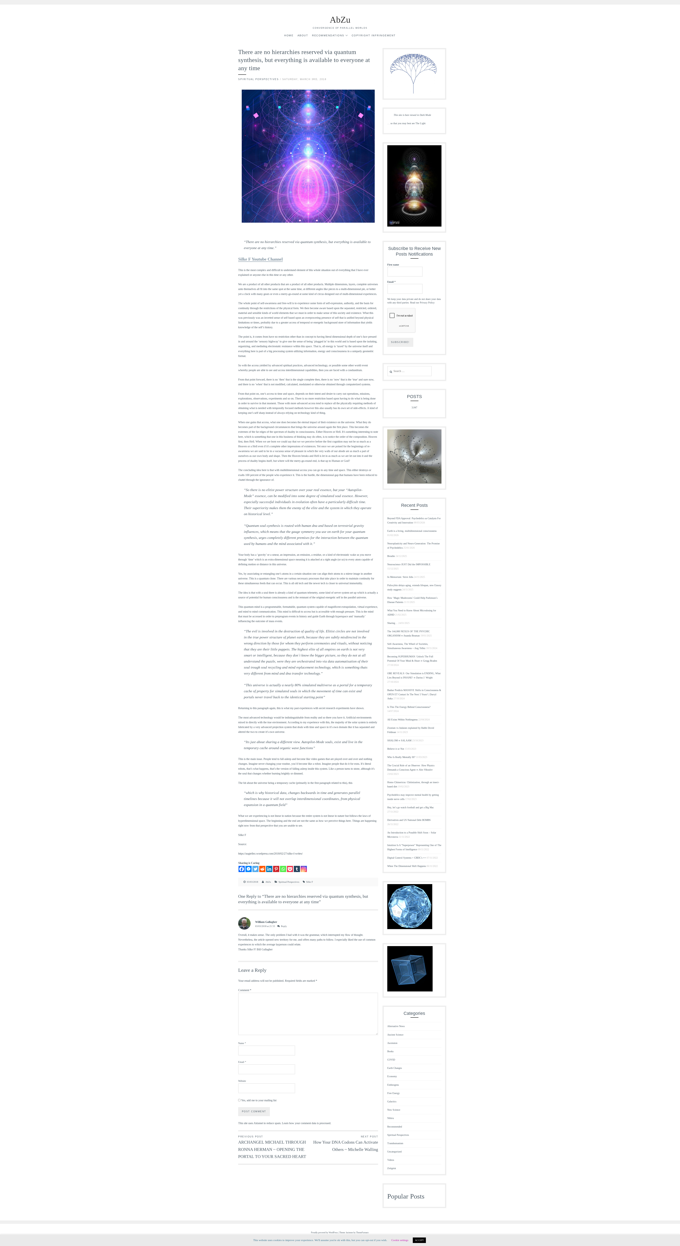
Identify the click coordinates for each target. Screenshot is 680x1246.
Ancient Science (395, 1034)
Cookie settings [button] (399, 1240)
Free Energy (393, 1093)
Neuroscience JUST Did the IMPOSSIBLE (408, 564)
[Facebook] (242, 869)
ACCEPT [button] (419, 1240)
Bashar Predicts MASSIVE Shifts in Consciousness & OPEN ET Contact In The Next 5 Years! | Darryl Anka (414, 694)
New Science (393, 1110)
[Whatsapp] (283, 869)
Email (242, 1062)
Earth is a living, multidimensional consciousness (412, 531)
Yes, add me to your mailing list (258, 1100)
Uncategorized (394, 1151)
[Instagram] (304, 869)
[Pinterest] (276, 869)
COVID (391, 1059)
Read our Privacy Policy (422, 302)
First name (393, 264)
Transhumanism (395, 1143)
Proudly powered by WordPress (324, 1232)
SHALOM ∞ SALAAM (399, 740)
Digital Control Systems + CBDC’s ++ (406, 857)
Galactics (391, 1101)
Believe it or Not (395, 749)
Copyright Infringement (374, 35)
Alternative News (396, 1026)
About (303, 35)
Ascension (392, 1043)
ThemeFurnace (362, 1232)
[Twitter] (255, 869)
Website (242, 1081)
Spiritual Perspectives (258, 79)
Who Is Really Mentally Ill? (401, 757)
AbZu (340, 20)
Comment (244, 990)
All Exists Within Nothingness (402, 719)
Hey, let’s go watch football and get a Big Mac (410, 807)
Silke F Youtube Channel (260, 259)
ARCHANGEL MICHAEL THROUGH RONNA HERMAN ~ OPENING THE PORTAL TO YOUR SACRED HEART (272, 1147)
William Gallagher (266, 921)
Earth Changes (394, 1068)
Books (390, 1051)
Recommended (394, 1126)
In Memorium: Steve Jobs (400, 577)
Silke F (309, 882)
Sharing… (392, 623)
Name (242, 1043)
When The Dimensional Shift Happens (406, 866)
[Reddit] (262, 869)
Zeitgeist (391, 1168)
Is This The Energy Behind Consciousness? (408, 707)
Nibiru (390, 1118)
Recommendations (328, 35)
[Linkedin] (269, 869)
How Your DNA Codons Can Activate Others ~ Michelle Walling (345, 1143)
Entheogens (393, 1085)
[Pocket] (290, 869)
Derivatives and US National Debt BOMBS (409, 820)
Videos (390, 1160)
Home (288, 35)
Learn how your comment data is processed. (306, 1123)
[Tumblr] (297, 869)
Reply (284, 926)
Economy (392, 1076)
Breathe (391, 556)
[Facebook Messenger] (248, 869)
